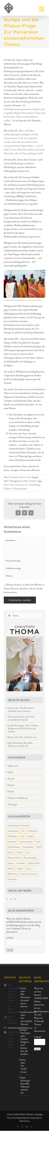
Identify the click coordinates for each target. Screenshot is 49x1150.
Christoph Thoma (17, 477)
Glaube (31, 836)
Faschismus (32, 830)
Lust (27, 852)
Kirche (11, 778)
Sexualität (21, 863)
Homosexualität (25, 841)
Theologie (13, 804)
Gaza (22, 836)
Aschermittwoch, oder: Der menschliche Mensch (21, 718)
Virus (29, 868)
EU (26, 484)
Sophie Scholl (33, 863)
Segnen (11, 863)
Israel (38, 841)
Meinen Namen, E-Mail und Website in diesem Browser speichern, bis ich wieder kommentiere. (24, 588)
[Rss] (15, 899)
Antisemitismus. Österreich (19, 825)
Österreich (12, 879)
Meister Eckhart (14, 857)
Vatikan (20, 868)
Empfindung (13, 830)
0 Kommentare (20, 488)
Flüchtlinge (34, 484)
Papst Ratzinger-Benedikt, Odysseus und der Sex (20, 744)
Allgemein (13, 765)
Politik (32, 480)
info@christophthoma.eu (11, 1027)
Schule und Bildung (17, 798)
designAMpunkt (23, 1117)
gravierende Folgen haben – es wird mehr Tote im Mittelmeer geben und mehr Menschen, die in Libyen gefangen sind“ (24, 149)
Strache (11, 868)
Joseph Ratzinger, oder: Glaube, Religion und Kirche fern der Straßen (23, 728)
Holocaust (12, 841)
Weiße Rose (12, 873)
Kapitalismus (28, 846)
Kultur (11, 785)
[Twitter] (11, 899)
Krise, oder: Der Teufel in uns (22, 737)
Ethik (25, 480)
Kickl (39, 846)
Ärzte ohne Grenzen (14, 484)
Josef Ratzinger (14, 846)
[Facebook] (7, 899)
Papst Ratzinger (30, 857)
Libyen (7, 488)
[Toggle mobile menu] (42, 9)
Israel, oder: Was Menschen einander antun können (21, 709)
